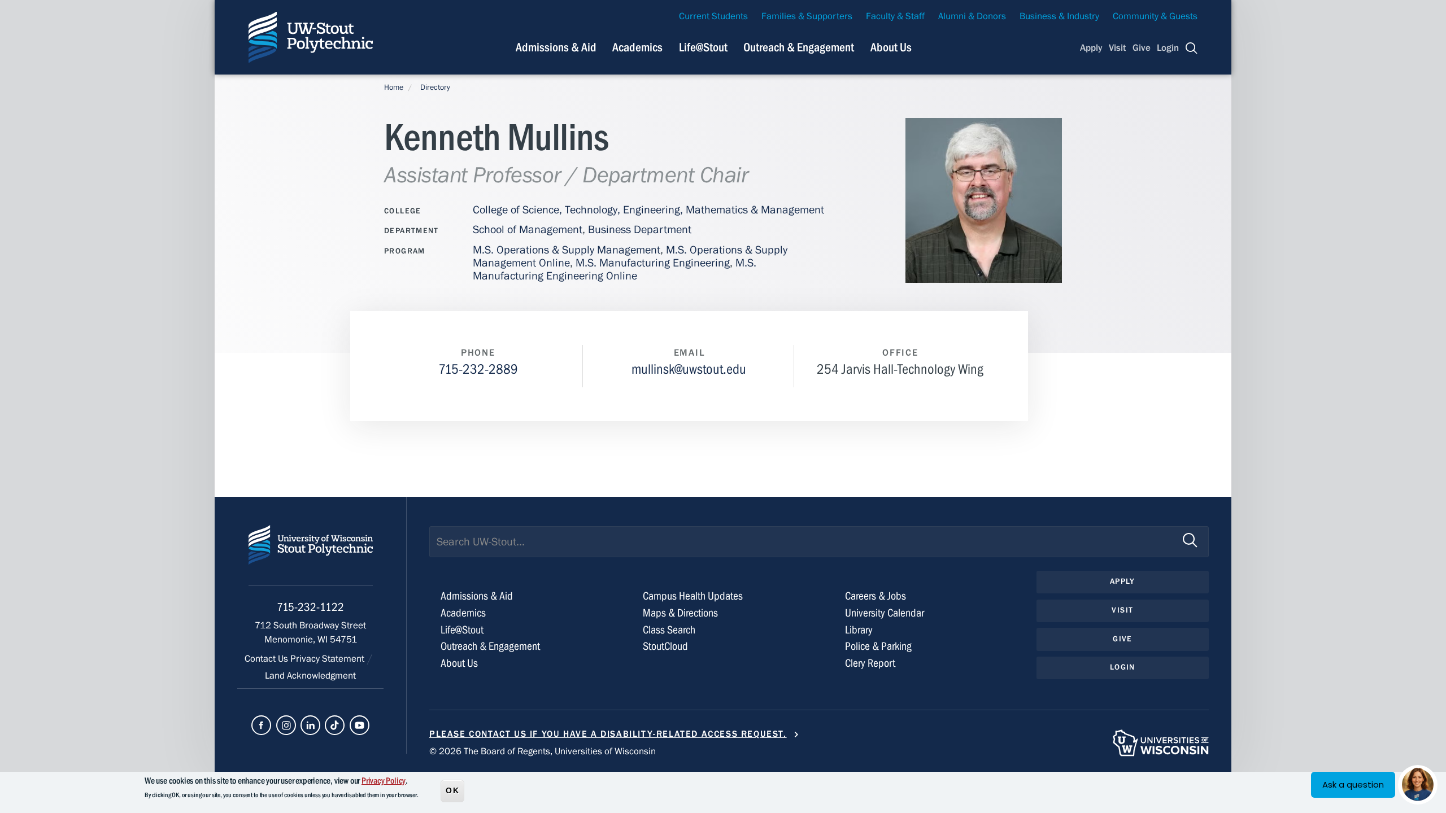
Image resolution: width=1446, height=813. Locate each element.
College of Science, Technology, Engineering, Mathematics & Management (648, 209)
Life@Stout (703, 47)
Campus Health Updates (693, 595)
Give (1142, 48)
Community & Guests (1155, 16)
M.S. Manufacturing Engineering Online (614, 269)
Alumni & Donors (972, 16)
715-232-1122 (310, 607)
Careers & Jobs (875, 595)
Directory (435, 87)
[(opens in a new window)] (261, 725)
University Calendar (884, 612)
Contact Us (267, 659)
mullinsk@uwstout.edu (688, 369)
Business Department (639, 229)
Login (1168, 48)
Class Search (669, 629)
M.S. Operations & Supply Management (566, 249)
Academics (637, 47)
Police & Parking (878, 646)
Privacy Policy (384, 781)
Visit (1117, 48)
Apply (1091, 48)
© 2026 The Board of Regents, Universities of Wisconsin (542, 751)
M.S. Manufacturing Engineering (653, 262)
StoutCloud (665, 646)
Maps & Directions (680, 612)
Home (393, 87)
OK (452, 789)
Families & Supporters (806, 16)
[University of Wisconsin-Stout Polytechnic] (311, 555)
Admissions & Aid (556, 47)
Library (859, 629)
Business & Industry (1059, 16)
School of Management (527, 229)
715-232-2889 (478, 369)
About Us (891, 47)
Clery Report (870, 663)
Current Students (713, 16)
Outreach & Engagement (798, 47)
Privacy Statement (328, 659)
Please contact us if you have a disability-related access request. (608, 734)
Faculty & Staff (895, 16)
